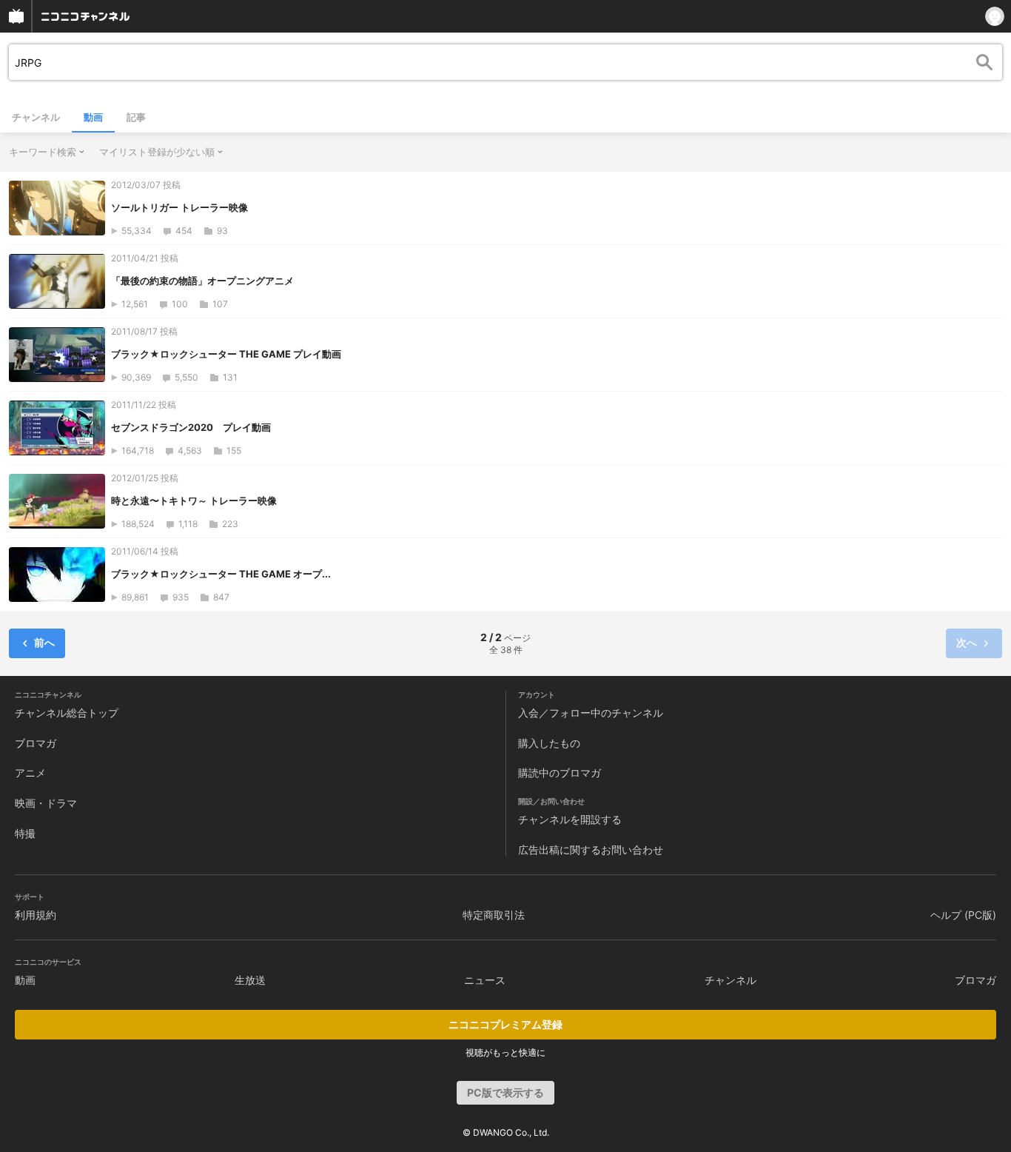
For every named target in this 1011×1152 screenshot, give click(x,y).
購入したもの (549, 743)
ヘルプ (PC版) (963, 914)
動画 (93, 117)
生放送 (250, 980)
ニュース (485, 980)
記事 (136, 117)
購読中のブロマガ (559, 772)
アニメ (30, 772)
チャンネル (36, 117)
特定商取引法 (494, 914)
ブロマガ (35, 743)
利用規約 (35, 914)
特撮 (25, 833)
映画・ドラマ (46, 803)
